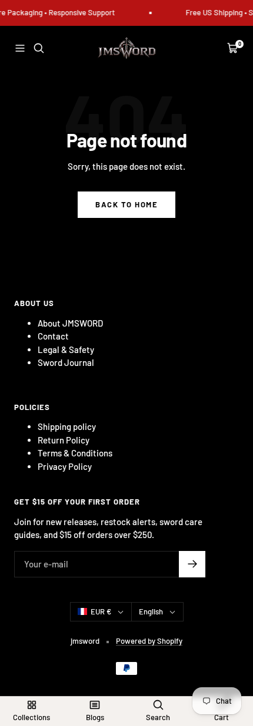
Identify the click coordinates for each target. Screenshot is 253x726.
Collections (31, 717)
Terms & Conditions (75, 453)
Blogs (95, 717)
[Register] (192, 564)
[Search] (39, 48)
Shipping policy (67, 426)
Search (158, 717)
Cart (221, 717)
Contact (53, 336)
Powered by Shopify (149, 641)
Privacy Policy (65, 466)
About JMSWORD (70, 323)
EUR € (101, 611)
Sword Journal (66, 362)
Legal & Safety (66, 349)
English (151, 611)
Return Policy (63, 440)
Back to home (126, 204)
